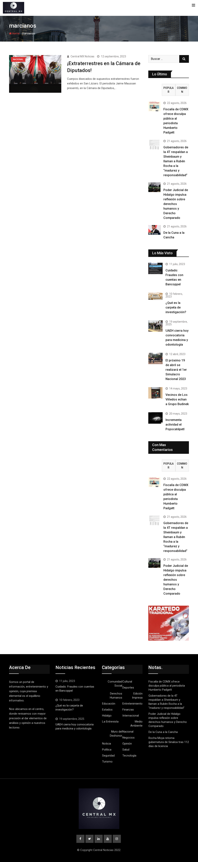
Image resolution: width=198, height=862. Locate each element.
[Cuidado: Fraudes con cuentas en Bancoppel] (155, 268)
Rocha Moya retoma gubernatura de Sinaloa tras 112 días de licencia (168, 742)
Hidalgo (107, 715)
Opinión (127, 743)
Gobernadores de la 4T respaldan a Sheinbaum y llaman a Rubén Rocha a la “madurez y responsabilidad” (175, 161)
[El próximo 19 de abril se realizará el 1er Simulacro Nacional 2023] (155, 358)
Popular (168, 89)
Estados (107, 709)
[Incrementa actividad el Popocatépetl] (155, 418)
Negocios (128, 737)
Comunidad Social (115, 683)
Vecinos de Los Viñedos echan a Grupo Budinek (177, 399)
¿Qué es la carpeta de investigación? (176, 307)
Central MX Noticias (82, 56)
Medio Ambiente (136, 723)
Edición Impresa (137, 695)
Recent (155, 87)
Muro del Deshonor (116, 733)
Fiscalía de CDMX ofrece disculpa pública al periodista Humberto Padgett (166, 685)
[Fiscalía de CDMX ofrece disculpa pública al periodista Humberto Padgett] (154, 106)
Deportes (128, 687)
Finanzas (128, 709)
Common (182, 89)
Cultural (127, 681)
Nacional (127, 731)
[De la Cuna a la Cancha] (154, 230)
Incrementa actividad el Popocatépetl (175, 424)
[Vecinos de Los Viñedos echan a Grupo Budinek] (155, 393)
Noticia (106, 743)
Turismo (107, 761)
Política (106, 749)
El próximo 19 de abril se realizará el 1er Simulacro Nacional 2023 (176, 370)
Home (16, 33)
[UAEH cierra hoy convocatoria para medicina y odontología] (155, 326)
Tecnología (129, 755)
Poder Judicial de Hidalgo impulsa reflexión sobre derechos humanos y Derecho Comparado (175, 204)
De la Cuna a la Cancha (163, 732)
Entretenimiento (132, 703)
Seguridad (108, 755)
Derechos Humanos (116, 695)
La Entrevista (110, 721)
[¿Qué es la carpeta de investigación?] (155, 296)
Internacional (130, 715)
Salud (125, 749)
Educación (108, 703)
